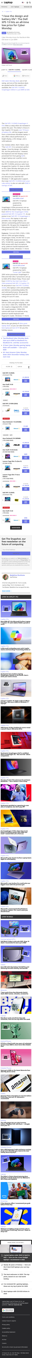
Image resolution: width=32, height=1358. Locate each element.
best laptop (6, 328)
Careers (4, 1343)
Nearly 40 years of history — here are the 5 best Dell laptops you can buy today (17, 1267)
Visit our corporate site (15, 1305)
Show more (16, 528)
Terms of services (22, 558)
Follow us (18, 76)
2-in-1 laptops (15, 7)
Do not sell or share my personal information (15, 1347)
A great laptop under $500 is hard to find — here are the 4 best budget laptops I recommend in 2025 (17, 1257)
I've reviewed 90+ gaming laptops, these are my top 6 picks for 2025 (16, 1285)
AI (2, 11)
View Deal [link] (25, 380)
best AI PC (15, 328)
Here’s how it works (17, 44)
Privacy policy (6, 1324)
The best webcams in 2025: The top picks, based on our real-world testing (16, 1277)
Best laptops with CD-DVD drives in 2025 (16, 1292)
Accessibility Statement (8, 1332)
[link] (7, 199)
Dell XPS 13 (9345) (14, 70)
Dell (22, 156)
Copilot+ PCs (8, 11)
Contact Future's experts (9, 1321)
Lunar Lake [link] (17, 272)
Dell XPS (8, 147)
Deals (4, 33)
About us (4, 1336)
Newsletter (27, 76)
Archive (4, 1339)
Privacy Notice (24, 560)
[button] (2, 2)
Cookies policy (6, 1328)
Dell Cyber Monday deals (11, 81)
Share (6, 76)
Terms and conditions (8, 1317)
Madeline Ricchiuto (14, 32)
